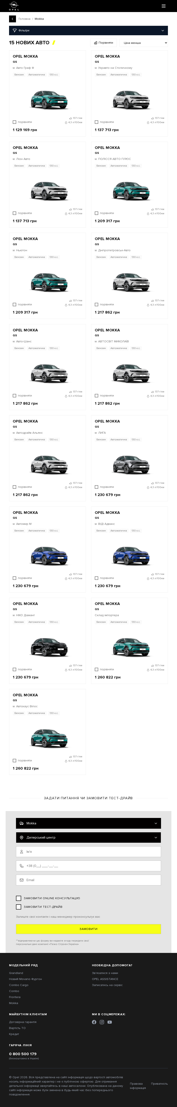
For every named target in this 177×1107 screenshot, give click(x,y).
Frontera (15, 997)
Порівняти (106, 42)
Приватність (159, 1084)
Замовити (88, 929)
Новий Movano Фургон (25, 979)
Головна (24, 19)
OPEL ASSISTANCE (105, 979)
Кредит (14, 1034)
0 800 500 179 (22, 1054)
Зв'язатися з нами (105, 973)
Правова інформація (138, 1086)
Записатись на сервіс (107, 985)
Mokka (13, 1003)
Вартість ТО (17, 1028)
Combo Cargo (18, 985)
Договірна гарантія (22, 1022)
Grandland (16, 973)
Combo (14, 991)
